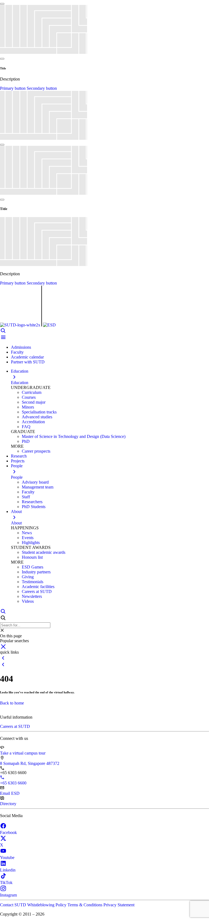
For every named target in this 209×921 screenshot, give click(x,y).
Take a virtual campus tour (22, 753)
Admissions (21, 347)
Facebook (8, 832)
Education (19, 382)
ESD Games (32, 567)
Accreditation (33, 421)
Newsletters (32, 596)
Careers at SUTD (37, 591)
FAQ (26, 426)
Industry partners (36, 572)
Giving (28, 576)
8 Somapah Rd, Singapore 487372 (29, 763)
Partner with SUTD (28, 362)
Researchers (32, 501)
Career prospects (36, 451)
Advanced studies (37, 417)
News (27, 532)
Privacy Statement (118, 905)
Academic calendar (27, 357)
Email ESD (10, 793)
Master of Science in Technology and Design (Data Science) (73, 436)
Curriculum (31, 392)
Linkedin (8, 870)
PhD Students (33, 506)
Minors (28, 407)
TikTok (6, 882)
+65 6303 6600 (13, 783)
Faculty (17, 352)
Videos (28, 601)
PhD (26, 441)
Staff (26, 497)
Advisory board (35, 482)
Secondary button (42, 88)
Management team (37, 487)
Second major (33, 402)
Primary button (13, 88)
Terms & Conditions (85, 905)
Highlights (31, 542)
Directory (8, 803)
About (16, 523)
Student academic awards (43, 552)
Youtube (7, 857)
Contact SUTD (13, 905)
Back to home (12, 703)
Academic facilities (38, 586)
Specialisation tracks (39, 412)
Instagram (8, 895)
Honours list (32, 557)
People (17, 477)
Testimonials (32, 581)
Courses (29, 397)
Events (27, 537)
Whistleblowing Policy (47, 905)
